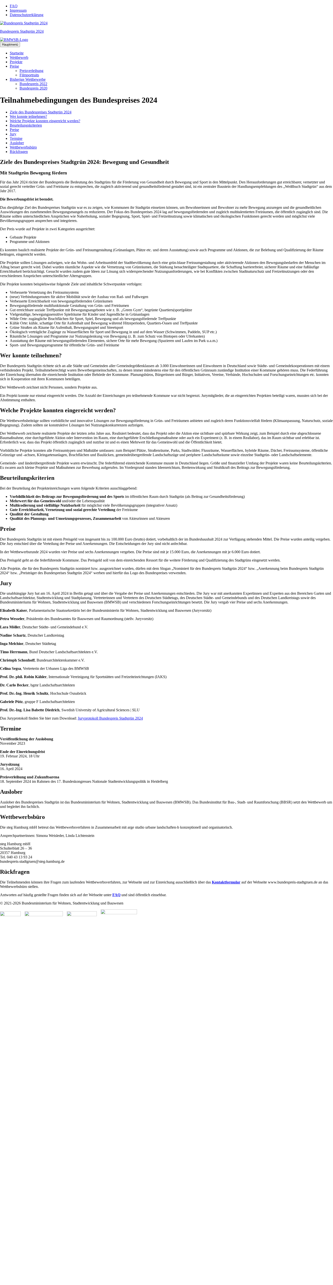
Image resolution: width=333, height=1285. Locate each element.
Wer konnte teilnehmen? (28, 116)
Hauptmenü (10, 44)
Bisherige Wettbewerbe (28, 79)
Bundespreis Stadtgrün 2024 (22, 31)
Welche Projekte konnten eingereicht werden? (45, 121)
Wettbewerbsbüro (23, 147)
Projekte (16, 62)
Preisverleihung (31, 71)
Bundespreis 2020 (33, 88)
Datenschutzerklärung (26, 15)
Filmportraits (29, 75)
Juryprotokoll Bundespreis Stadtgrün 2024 (110, 718)
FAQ (14, 6)
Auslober (17, 143)
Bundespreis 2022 (33, 84)
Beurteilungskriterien (26, 125)
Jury (13, 134)
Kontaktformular (226, 882)
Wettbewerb (19, 57)
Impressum (18, 10)
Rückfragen (19, 152)
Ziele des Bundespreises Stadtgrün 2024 (40, 112)
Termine (16, 138)
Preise (14, 66)
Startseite (17, 53)
